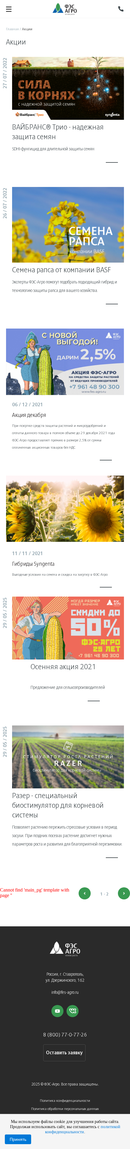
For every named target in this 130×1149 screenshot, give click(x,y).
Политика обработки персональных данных (65, 1109)
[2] (124, 893)
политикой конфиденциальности (82, 1129)
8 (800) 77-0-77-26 (65, 1035)
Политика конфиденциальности (65, 1100)
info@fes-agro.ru (65, 993)
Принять (18, 1139)
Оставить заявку (64, 1053)
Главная (12, 29)
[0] (85, 893)
